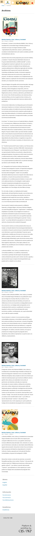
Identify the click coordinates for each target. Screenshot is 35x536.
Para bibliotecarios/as (8, 500)
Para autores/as (7, 497)
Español (5, 485)
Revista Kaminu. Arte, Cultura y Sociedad (14, 39)
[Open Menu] (1, 1)
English (5, 482)
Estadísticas (6, 510)
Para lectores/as (7, 495)
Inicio (3, 5)
